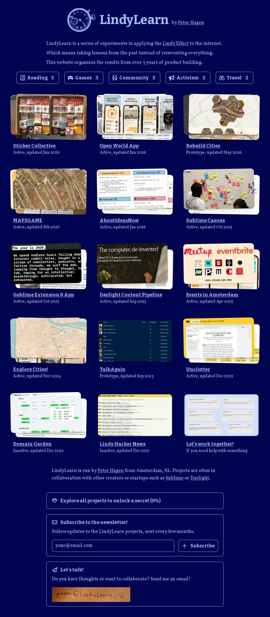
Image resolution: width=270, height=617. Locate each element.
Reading (40, 78)
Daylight (199, 478)
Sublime (175, 478)
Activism (190, 78)
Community (137, 78)
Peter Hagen (191, 23)
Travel (237, 78)
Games (86, 78)
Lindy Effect (176, 43)
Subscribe (202, 546)
